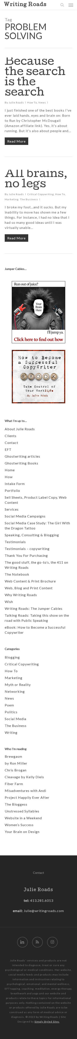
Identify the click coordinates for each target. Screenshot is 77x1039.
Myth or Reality (18, 684)
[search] (62, 5)
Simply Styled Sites (46, 1021)
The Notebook (17, 574)
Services (12, 509)
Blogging (12, 657)
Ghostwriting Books (21, 463)
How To (32, 102)
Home (10, 470)
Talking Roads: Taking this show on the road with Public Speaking (37, 617)
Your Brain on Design (22, 832)
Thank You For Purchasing (26, 555)
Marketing (11, 199)
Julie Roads (16, 102)
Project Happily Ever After (27, 797)
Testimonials (15, 542)
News (42, 102)
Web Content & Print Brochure (30, 581)
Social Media (15, 719)
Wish (9, 602)
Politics (11, 712)
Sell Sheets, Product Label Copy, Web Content (36, 499)
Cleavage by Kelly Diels (24, 777)
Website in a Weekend (23, 818)
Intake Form (15, 484)
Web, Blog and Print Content (29, 588)
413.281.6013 (41, 900)
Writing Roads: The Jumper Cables (33, 608)
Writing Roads (25, 5)
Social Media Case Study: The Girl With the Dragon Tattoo (37, 525)
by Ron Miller (16, 763)
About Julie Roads (20, 429)
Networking (15, 691)
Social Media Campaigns (25, 516)
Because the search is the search (35, 78)
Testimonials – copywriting (27, 549)
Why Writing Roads (21, 595)
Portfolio (12, 490)
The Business (29, 199)
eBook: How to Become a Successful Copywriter (35, 629)
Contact (11, 443)
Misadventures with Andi (25, 790)
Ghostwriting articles (22, 456)
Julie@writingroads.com (44, 911)
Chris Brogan (16, 770)
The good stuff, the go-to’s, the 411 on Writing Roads (36, 564)
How (9, 477)
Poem (9, 705)
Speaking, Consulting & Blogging (32, 535)
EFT (8, 449)
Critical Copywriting (40, 194)
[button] (70, 5)
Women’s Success (19, 825)
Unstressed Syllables (22, 811)
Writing (11, 732)
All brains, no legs (36, 180)
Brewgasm (13, 756)
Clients (10, 436)
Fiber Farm (14, 784)
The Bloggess (16, 804)
